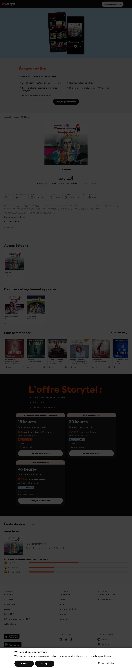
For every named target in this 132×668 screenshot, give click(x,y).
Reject (24, 663)
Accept (44, 663)
